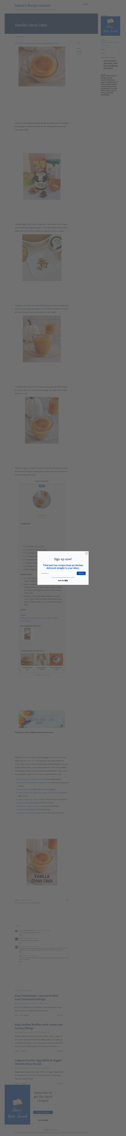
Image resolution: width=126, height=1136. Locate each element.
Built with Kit (63, 580)
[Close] (86, 553)
